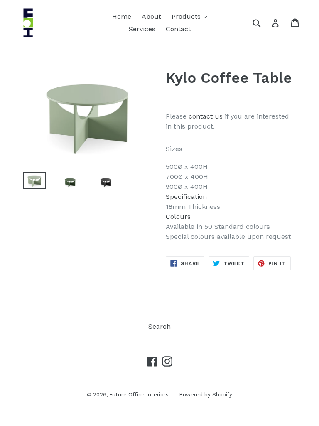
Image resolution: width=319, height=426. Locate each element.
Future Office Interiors (139, 394)
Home (121, 16)
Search (159, 326)
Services (142, 29)
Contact (178, 29)
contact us (206, 116)
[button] (231, 217)
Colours (178, 216)
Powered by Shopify (205, 394)
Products (191, 16)
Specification (186, 197)
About (151, 16)
